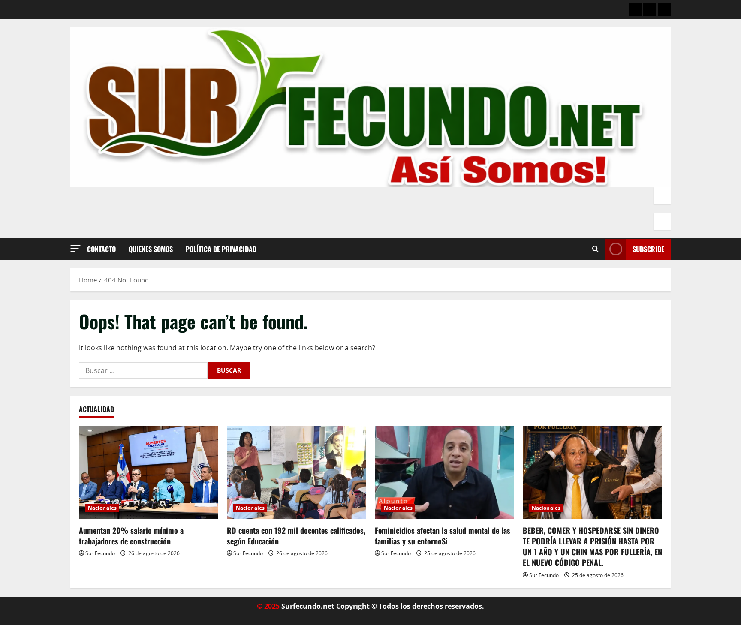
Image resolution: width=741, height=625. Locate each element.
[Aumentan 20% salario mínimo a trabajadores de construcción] (148, 472)
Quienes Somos (151, 249)
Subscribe (648, 249)
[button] (75, 248)
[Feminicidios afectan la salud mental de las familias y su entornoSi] (444, 472)
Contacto (101, 249)
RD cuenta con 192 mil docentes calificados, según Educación (296, 536)
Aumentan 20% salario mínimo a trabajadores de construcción (131, 536)
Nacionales (102, 507)
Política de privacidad (221, 249)
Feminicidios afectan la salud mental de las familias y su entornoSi (442, 536)
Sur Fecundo (100, 553)
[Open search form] (595, 249)
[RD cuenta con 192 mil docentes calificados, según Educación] (296, 472)
